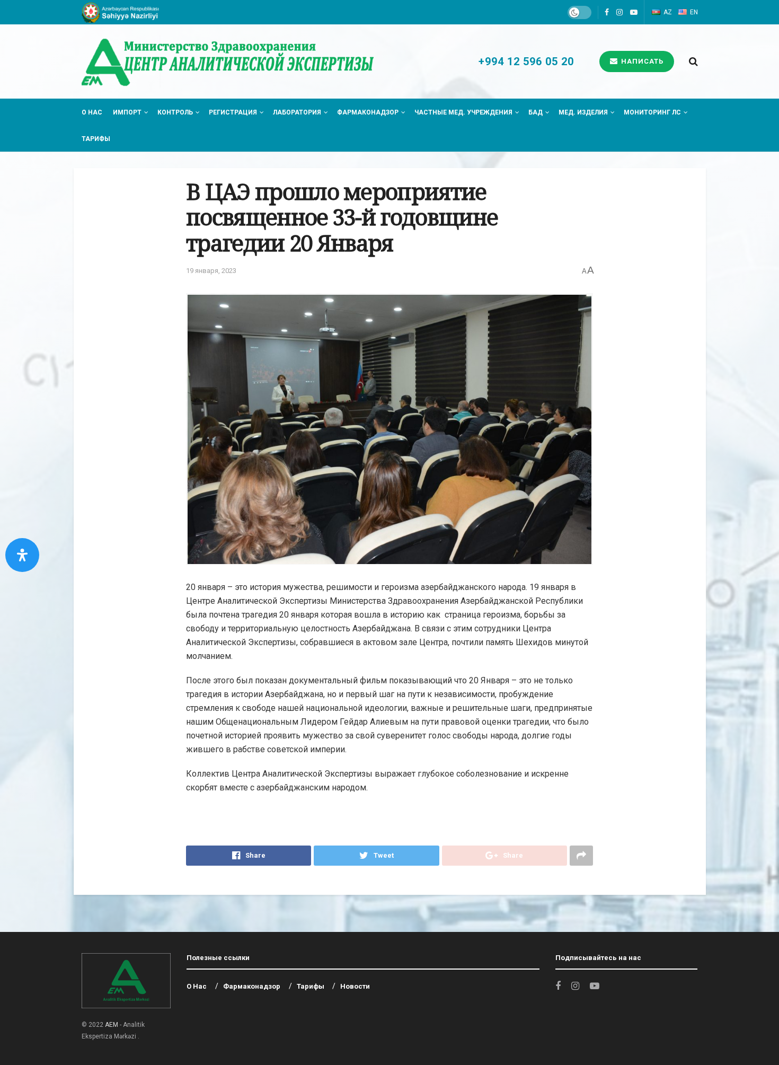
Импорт (127, 112)
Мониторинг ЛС (652, 112)
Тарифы (96, 139)
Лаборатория (297, 112)
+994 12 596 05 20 (524, 61)
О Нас (92, 112)
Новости (355, 986)
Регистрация (233, 112)
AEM (111, 1024)
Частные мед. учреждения (463, 112)
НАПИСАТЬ (641, 61)
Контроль (175, 112)
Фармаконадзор (368, 112)
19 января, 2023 (211, 271)
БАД (535, 112)
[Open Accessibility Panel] (22, 555)
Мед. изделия (583, 112)
